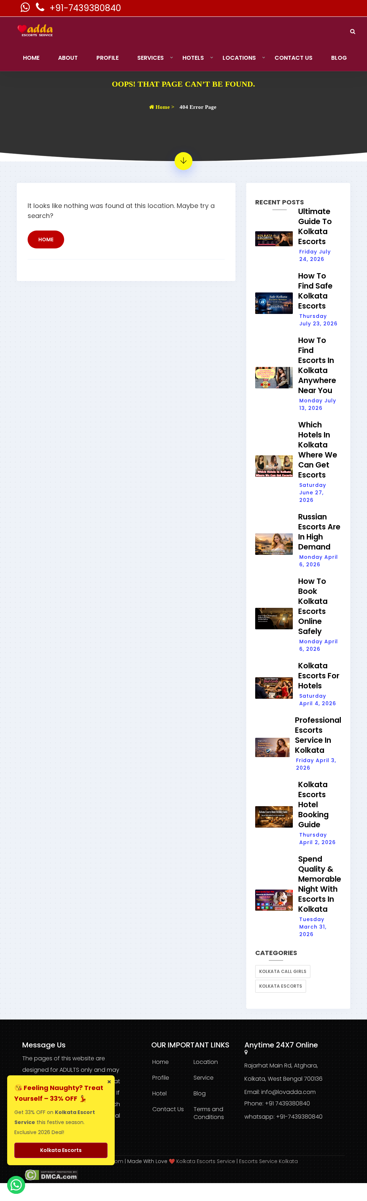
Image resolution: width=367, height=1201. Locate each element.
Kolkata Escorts (280, 986)
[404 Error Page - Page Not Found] (183, 161)
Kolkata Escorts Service (205, 1161)
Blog (339, 58)
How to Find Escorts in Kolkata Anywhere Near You (317, 365)
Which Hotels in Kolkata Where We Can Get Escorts (317, 450)
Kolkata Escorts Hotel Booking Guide (313, 804)
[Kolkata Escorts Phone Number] (41, 9)
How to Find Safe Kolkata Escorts (315, 291)
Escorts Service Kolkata (268, 1161)
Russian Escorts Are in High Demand (319, 532)
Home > (164, 107)
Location (206, 1062)
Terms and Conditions (209, 1113)
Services (150, 58)
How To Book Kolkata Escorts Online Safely (313, 606)
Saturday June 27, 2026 (312, 492)
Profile (107, 58)
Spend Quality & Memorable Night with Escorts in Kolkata (319, 884)
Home (31, 58)
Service (204, 1078)
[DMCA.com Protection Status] (50, 1174)
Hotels (193, 58)
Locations (239, 58)
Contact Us (294, 58)
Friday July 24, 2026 (315, 255)
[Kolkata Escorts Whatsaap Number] (25, 9)
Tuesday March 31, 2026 (313, 927)
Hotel (159, 1093)
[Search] (352, 31)
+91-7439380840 (85, 8)
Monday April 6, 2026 (318, 560)
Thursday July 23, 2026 (318, 320)
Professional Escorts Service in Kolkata (318, 735)
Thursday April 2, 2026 (317, 838)
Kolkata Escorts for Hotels (318, 675)
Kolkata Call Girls (282, 971)
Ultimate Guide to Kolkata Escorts (315, 226)
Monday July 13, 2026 (317, 404)
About (68, 58)
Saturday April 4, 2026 (317, 699)
